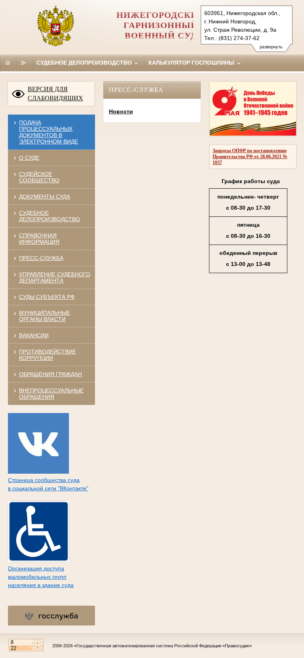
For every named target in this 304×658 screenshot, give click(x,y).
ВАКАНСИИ (34, 335)
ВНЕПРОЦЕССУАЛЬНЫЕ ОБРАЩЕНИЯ (51, 393)
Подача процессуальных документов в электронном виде (48, 132)
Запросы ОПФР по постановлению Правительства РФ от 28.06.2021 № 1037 (250, 156)
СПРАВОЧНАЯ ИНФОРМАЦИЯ (39, 238)
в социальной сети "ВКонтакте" (48, 488)
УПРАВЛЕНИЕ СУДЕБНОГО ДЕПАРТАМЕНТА (54, 277)
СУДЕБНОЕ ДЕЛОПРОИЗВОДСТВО (49, 216)
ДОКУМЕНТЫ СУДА (44, 196)
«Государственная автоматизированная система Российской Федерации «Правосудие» (163, 645)
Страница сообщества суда (44, 480)
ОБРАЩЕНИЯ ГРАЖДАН (50, 374)
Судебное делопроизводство (84, 62)
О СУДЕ (29, 158)
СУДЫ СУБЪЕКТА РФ (47, 297)
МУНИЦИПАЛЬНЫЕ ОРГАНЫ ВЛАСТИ (44, 316)
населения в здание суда (41, 585)
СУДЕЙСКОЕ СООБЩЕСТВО (39, 177)
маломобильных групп (37, 577)
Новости (121, 111)
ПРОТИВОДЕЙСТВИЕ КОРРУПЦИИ (47, 354)
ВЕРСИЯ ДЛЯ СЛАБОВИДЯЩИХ (55, 93)
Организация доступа (36, 568)
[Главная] (8, 63)
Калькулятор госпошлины (192, 62)
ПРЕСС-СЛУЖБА (41, 258)
